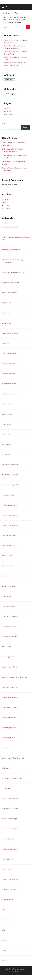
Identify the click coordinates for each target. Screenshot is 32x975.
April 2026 (5, 205)
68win (4, 950)
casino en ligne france (9, 545)
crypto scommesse (8, 586)
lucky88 (4, 920)
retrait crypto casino (8, 839)
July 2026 (5, 202)
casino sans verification (9, 293)
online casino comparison (10, 227)
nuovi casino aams (8, 495)
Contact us (7, 111)
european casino (7, 900)
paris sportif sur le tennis (10, 808)
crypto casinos (7, 869)
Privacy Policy (9, 114)
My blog (5, 223)
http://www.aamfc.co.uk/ (10, 282)
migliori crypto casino (9, 728)
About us (7, 108)
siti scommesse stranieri (10, 667)
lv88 (3, 960)
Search (4, 123)
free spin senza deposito (10, 626)
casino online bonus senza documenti (14, 677)
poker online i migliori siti (10, 485)
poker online (6, 788)
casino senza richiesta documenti (13, 758)
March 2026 (6, 208)
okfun (4, 940)
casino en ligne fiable (9, 535)
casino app (5, 343)
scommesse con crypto (10, 465)
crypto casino (6, 303)
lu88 (3, 910)
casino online (6, 647)
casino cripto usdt (8, 657)
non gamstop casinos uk (10, 889)
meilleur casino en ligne (10, 505)
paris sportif (6, 768)
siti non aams (6, 444)
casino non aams (7, 556)
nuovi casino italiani (8, 606)
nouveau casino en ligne (10, 333)
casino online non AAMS (10, 687)
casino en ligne (7, 404)
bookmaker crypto (8, 859)
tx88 (3, 930)
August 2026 (6, 199)
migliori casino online (9, 353)
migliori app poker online (10, 616)
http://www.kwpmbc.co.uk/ (11, 250)
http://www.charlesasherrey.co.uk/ (13, 272)
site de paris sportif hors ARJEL (12, 778)
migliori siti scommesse (9, 707)
